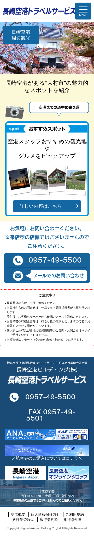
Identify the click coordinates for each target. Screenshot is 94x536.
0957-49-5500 (55, 260)
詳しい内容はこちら (41, 206)
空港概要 (18, 514)
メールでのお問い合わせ (58, 275)
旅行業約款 (49, 520)
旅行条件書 (72, 520)
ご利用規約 (75, 514)
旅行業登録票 (23, 520)
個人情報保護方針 (45, 514)
